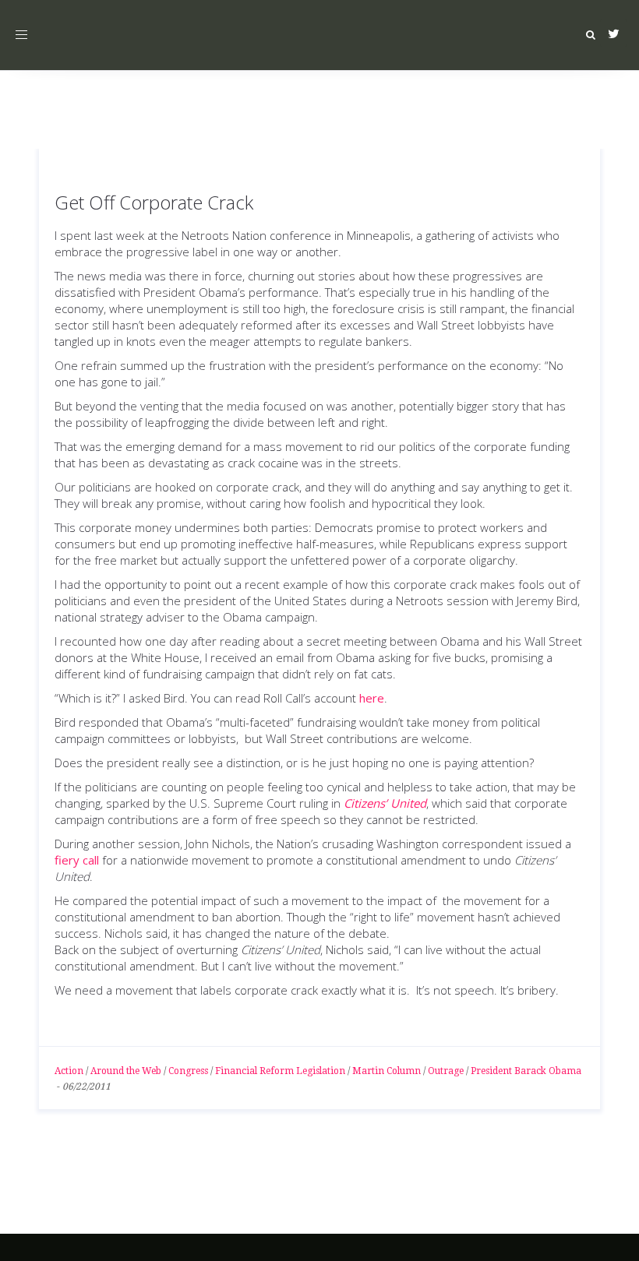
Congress (188, 1071)
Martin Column (386, 1071)
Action (69, 1071)
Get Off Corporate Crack (154, 202)
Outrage (446, 1071)
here (371, 698)
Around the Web (125, 1071)
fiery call (77, 860)
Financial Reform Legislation (280, 1071)
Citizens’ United (385, 803)
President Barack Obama (526, 1071)
